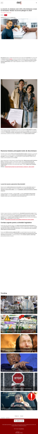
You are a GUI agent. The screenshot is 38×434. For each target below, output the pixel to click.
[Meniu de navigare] (2, 3)
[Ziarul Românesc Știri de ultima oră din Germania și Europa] (19, 2)
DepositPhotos (21, 428)
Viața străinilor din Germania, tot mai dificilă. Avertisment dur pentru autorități (19, 219)
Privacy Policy (3, 417)
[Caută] (36, 2)
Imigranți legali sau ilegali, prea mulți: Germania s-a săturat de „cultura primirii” (19, 166)
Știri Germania (9, 12)
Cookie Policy (7, 417)
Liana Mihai (4, 12)
